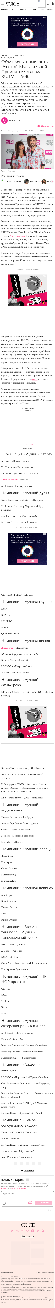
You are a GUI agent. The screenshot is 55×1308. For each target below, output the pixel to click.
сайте (34, 379)
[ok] (32, 1230)
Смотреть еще (27, 445)
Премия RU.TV (39, 131)
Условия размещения (7, 1272)
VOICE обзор (9, 131)
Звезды (4, 55)
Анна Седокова (17, 235)
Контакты (27, 1236)
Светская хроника (16, 55)
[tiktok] (37, 1230)
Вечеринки (17, 131)
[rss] (12, 1230)
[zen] (27, 1230)
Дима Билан (7, 647)
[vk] (17, 1230)
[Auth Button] (52, 3)
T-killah (25, 131)
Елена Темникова (9, 479)
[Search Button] (48, 3)
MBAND (31, 131)
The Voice (12, 4)
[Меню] (2, 3)
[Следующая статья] (27, 1210)
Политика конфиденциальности (45, 1272)
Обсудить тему (47, 126)
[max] (43, 1230)
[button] (52, 181)
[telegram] (22, 1230)
